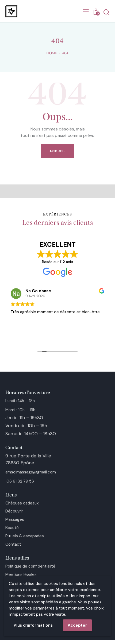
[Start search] (106, 12)
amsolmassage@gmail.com (30, 472)
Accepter (77, 625)
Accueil (57, 151)
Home (51, 53)
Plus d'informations (33, 625)
